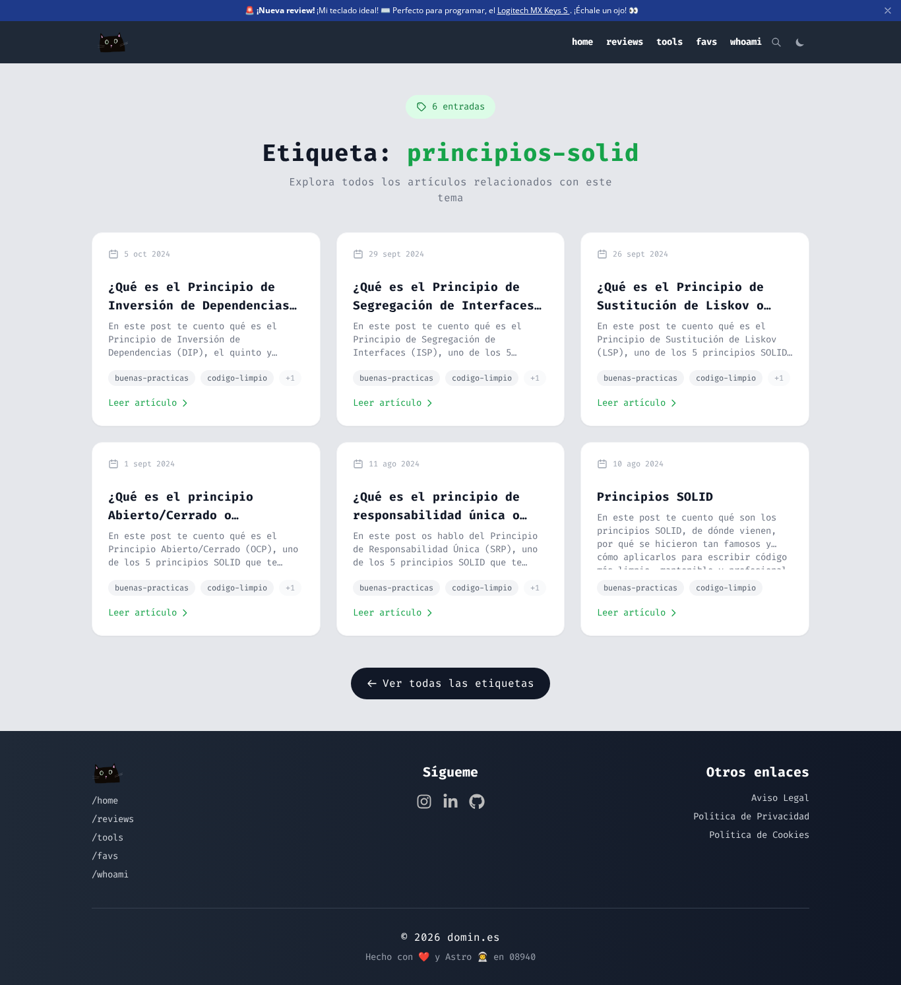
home (582, 42)
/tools (107, 837)
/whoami (110, 874)
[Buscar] (776, 42)
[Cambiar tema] (800, 42)
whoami (746, 42)
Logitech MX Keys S (533, 10)
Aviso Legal (780, 798)
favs (706, 42)
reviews (624, 42)
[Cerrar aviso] (888, 10)
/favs (105, 856)
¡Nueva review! (286, 10)
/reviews (113, 819)
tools (669, 42)
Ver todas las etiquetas (458, 683)
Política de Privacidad (751, 816)
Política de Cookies (759, 835)
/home (105, 800)
